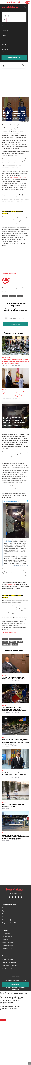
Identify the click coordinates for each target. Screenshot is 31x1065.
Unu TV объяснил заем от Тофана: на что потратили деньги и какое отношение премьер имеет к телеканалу (15, 774)
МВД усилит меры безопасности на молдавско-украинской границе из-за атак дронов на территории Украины (15, 836)
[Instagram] (15, 897)
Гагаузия (5, 939)
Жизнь (5, 415)
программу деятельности (18, 177)
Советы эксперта (7, 945)
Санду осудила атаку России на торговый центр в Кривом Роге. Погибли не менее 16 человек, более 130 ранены (15, 361)
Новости (4, 389)
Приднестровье (7, 936)
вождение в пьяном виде (15, 638)
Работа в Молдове (7, 942)
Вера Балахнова (7, 398)
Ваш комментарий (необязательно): (10, 1007)
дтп (5, 641)
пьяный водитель (6, 644)
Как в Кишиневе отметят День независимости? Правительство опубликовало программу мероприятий (14, 709)
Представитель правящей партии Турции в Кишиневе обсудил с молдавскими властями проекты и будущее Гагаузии (15, 394)
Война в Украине (6, 357)
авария (5, 638)
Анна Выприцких (7, 118)
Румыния (12, 296)
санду (20, 296)
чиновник (15, 644)
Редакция (5, 911)
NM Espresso (6, 933)
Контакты (5, 914)
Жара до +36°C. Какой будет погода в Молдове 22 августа (14, 805)
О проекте (5, 908)
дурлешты (12, 641)
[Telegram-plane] (21, 897)
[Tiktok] (18, 897)
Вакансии (5, 917)
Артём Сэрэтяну (7, 365)
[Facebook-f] (9, 897)
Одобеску (5, 296)
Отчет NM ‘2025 (7, 948)
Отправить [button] (3, 1020)
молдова (20, 641)
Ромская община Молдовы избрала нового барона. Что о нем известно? (13, 678)
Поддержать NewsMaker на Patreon (13, 923)
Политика (5, 108)
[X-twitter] (12, 897)
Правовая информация (9, 920)
